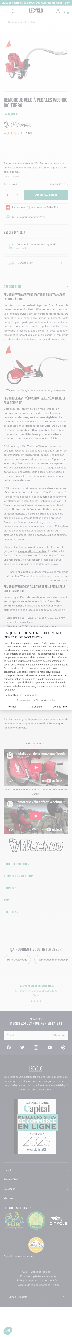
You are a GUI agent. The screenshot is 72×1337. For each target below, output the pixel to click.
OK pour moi (60, 706)
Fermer (12, 706)
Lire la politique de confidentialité (20, 695)
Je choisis (36, 706)
